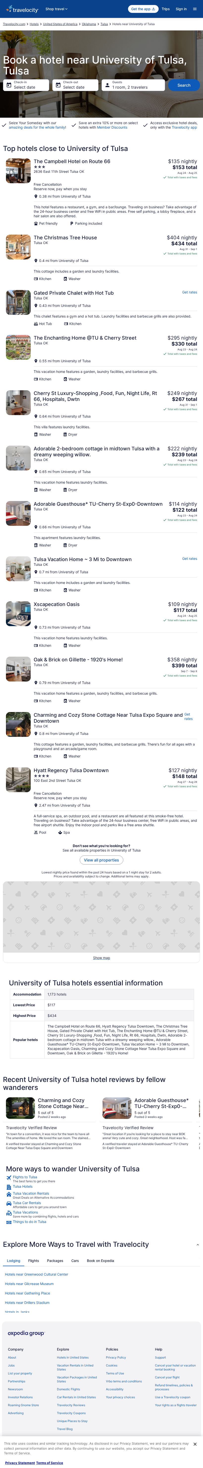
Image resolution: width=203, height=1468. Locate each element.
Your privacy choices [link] (120, 1397)
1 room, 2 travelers (130, 87)
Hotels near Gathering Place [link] (27, 1293)
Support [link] (160, 1357)
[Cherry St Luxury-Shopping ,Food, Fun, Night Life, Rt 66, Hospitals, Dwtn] (101, 413)
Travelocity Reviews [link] (71, 1405)
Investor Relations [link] (20, 1397)
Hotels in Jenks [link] (17, 1312)
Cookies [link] (111, 1365)
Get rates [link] (189, 292)
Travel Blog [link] (65, 1429)
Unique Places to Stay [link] (72, 1421)
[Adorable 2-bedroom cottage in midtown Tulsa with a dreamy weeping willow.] (101, 469)
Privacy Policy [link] (116, 1357)
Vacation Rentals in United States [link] (75, 1367)
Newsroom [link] (15, 1389)
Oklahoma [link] (89, 24)
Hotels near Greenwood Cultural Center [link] (36, 1274)
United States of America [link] (60, 24)
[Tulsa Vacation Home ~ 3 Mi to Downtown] (101, 574)
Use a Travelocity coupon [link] (172, 1397)
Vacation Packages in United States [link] (77, 1379)
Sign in (181, 9)
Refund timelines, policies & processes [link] (174, 1387)
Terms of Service (49, 1463)
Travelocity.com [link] (14, 24)
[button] (101, 1244)
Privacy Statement (20, 1463)
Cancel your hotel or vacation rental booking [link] (175, 1367)
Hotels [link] (34, 24)
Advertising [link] (16, 1413)
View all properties (101, 860)
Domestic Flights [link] (68, 1389)
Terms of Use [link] (115, 1373)
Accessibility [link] (115, 1389)
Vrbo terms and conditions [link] (124, 1381)
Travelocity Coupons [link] (71, 1413)
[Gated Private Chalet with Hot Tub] (101, 308)
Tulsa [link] (104, 24)
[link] (101, 1179)
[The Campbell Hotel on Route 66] (101, 192)
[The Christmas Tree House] (101, 258)
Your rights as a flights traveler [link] (176, 1405)
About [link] (12, 1357)
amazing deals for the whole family (37, 127)
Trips (166, 9)
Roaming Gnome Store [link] (23, 1405)
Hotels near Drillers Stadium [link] (27, 1302)
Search (184, 85)
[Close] (195, 1444)
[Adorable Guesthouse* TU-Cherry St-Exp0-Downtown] (101, 524)
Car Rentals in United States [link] (76, 1397)
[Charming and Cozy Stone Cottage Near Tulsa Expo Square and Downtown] (101, 735)
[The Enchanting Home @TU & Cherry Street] (101, 358)
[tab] (13, 1260)
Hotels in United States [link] (73, 1357)
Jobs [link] (11, 1365)
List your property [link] (20, 1373)
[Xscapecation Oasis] (101, 624)
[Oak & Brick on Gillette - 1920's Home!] (101, 680)
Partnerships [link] (16, 1381)
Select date (24, 87)
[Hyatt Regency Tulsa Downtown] (101, 801)
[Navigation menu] (195, 9)
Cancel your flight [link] (167, 1377)
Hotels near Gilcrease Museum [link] (29, 1284)
